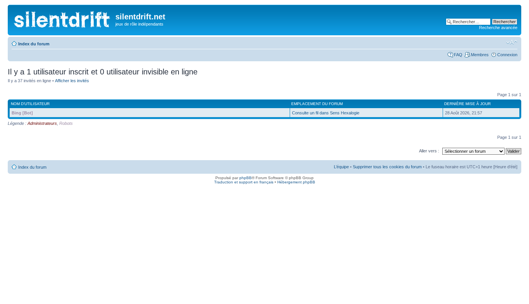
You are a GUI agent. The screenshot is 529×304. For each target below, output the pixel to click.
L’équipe (341, 166)
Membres (480, 54)
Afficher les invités (72, 80)
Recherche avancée (498, 27)
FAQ (458, 54)
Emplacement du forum (317, 104)
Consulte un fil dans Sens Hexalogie (325, 113)
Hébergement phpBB (296, 182)
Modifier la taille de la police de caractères (511, 42)
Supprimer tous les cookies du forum (387, 166)
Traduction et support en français (243, 182)
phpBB (245, 178)
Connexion (507, 54)
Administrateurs (42, 123)
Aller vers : (429, 151)
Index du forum (34, 43)
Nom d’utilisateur (30, 104)
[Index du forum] (62, 18)
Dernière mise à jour (467, 104)
